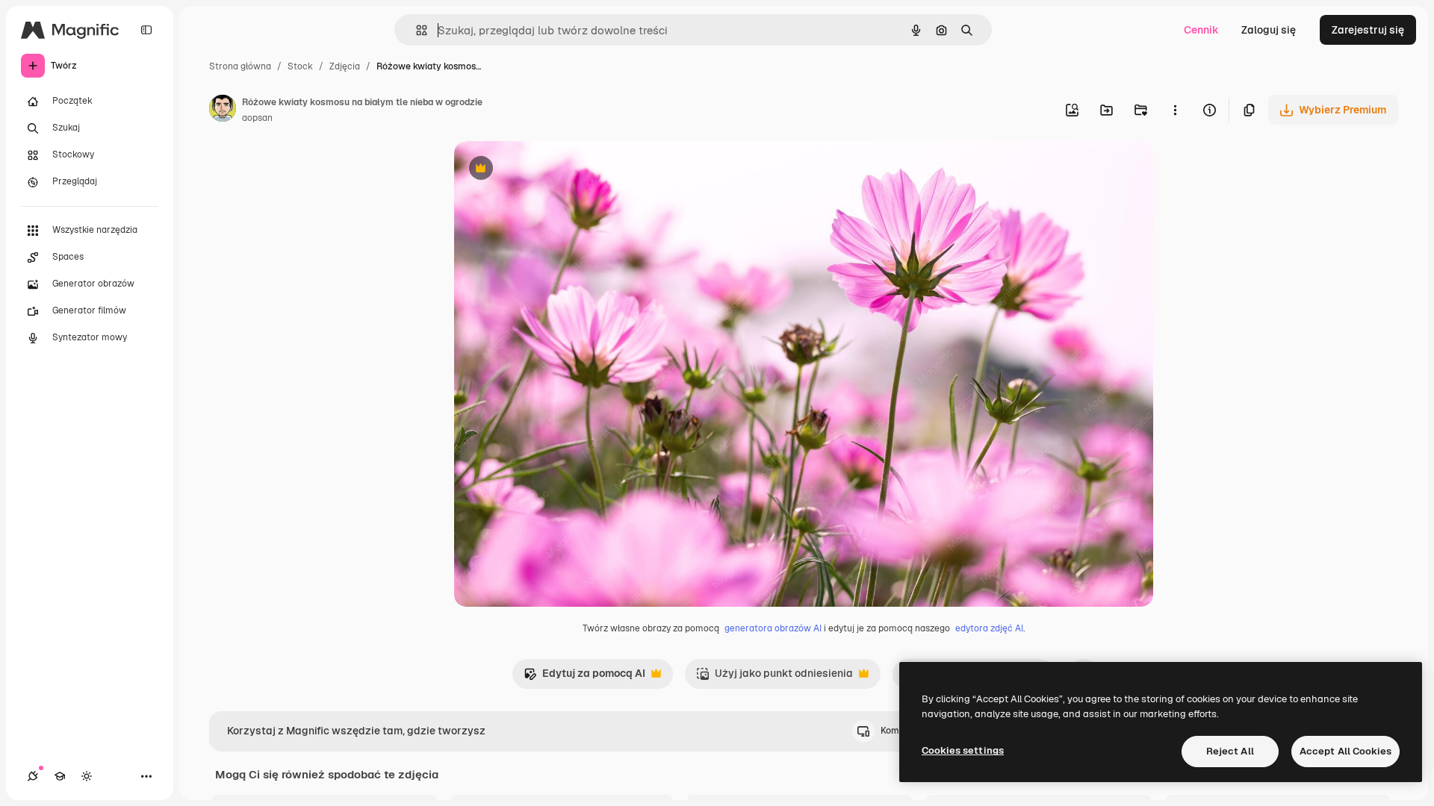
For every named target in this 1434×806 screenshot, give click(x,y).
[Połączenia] (33, 776)
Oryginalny (557, 170)
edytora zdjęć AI (989, 628)
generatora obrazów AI (773, 628)
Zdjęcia (344, 66)
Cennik (1201, 30)
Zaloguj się (1268, 30)
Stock (300, 66)
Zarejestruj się (1368, 30)
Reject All (1230, 751)
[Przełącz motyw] (87, 776)
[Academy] (60, 776)
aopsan (257, 118)
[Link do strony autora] (222, 110)
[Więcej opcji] (1175, 110)
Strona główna (240, 66)
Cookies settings (963, 750)
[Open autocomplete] (415, 30)
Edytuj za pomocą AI (584, 677)
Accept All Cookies (1345, 751)
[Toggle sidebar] (146, 30)
